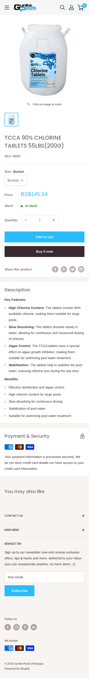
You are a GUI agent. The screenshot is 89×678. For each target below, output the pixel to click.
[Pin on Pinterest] (64, 269)
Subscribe (19, 591)
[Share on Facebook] (55, 269)
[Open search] (62, 7)
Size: (14, 171)
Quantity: (11, 220)
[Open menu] (7, 7)
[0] (81, 7)
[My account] (71, 7)
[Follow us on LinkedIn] (34, 627)
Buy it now (44, 251)
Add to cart (44, 237)
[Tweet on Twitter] (72, 269)
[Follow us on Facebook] (8, 627)
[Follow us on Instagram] (16, 627)
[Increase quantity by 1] (53, 220)
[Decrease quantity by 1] (26, 220)
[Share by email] (81, 269)
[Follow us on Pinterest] (25, 627)
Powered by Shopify (17, 668)
